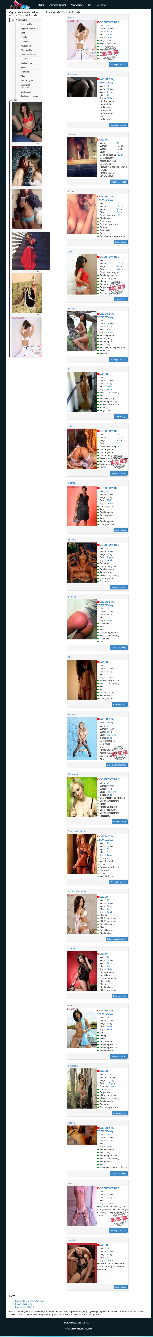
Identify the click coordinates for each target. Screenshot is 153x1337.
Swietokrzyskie (27, 80)
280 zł (110, 855)
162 (111, 1077)
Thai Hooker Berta (76, 831)
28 (108, 608)
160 (109, 28)
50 (108, 906)
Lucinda (72, 308)
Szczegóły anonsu (118, 64)
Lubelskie (25, 37)
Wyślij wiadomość (118, 181)
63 (108, 554)
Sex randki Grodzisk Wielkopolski (30, 1300)
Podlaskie (25, 67)
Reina (71, 1005)
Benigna (72, 596)
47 (108, 326)
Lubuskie (25, 41)
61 (108, 383)
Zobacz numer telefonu (116, 764)
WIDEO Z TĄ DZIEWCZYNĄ (105, 80)
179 (118, 263)
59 (108, 614)
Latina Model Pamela (78, 891)
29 (118, 203)
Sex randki (102, 4)
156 (109, 88)
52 (108, 31)
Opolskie (24, 58)
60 (118, 440)
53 (118, 266)
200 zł (120, 215)
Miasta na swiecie (28, 54)
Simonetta (73, 1065)
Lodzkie (24, 32)
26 (108, 1248)
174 (109, 611)
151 (109, 1020)
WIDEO (104, 139)
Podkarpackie (26, 63)
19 (108, 85)
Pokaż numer (120, 242)
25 (108, 25)
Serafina (72, 134)
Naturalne (121, 269)
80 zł (109, 389)
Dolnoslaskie (26, 24)
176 (109, 668)
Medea (71, 1122)
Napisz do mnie (119, 704)
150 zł (110, 37)
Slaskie (24, 76)
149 (109, 903)
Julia (70, 251)
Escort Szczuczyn (23, 1303)
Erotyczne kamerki (57, 4)
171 (109, 728)
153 (109, 494)
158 (118, 437)
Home (41, 4)
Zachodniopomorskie (29, 96)
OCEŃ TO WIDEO (109, 22)
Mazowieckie (26, 50)
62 (108, 497)
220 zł (110, 1203)
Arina (70, 425)
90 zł (109, 794)
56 (118, 209)
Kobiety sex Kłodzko (24, 1306)
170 (109, 380)
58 (118, 148)
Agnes (71, 17)
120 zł (120, 154)
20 (108, 1017)
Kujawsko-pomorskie (29, 28)
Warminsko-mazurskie (26, 86)
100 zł (110, 97)
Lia (69, 657)
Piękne (120, 212)
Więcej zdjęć (121, 299)
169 (109, 323)
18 (110, 1074)
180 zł (120, 446)
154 (118, 206)
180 (109, 1137)
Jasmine (72, 1239)
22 (108, 843)
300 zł (120, 272)
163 (109, 551)
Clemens (72, 482)
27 (118, 142)
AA (108, 329)
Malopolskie (26, 45)
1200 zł (112, 1086)
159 (109, 785)
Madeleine (73, 774)
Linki (90, 4)
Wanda (71, 713)
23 (108, 782)
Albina (71, 191)
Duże (109, 386)
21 (108, 377)
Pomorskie (25, 71)
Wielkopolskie (27, 92)
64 (108, 91)
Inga (70, 368)
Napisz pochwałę (119, 647)
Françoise (73, 74)
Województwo (77, 4)
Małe (109, 34)
